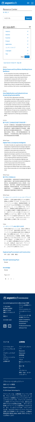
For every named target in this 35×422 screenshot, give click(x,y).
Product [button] (8, 41)
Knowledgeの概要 (24, 303)
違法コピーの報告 (9, 384)
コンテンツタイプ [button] (10, 47)
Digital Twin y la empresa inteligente (14, 142)
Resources (22, 351)
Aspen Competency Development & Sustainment (24, 321)
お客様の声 (6, 361)
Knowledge (6, 267)
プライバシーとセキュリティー (13, 381)
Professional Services (25, 325)
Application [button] (9, 44)
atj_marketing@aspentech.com (11, 303)
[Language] (28, 3)
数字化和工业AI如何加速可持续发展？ (15, 122)
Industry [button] (8, 31)
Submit (27, 56)
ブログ (21, 359)
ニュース (21, 357)
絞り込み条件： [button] (10, 27)
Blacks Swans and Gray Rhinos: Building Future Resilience (17, 70)
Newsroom (22, 353)
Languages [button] (8, 50)
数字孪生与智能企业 (9, 177)
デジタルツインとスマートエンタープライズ (17, 197)
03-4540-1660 (7, 320)
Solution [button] (8, 34)
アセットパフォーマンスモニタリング (17, 396)
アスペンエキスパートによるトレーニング (25, 311)
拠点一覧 (21, 366)
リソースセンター (8, 346)
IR (19, 368)
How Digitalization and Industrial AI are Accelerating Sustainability (15, 94)
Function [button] (8, 38)
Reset (22, 56)
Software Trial (23, 328)
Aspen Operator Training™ (9, 62)
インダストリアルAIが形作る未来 (13, 226)
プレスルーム (23, 370)
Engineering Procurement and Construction (16, 252)
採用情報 (21, 355)
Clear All (19, 62)
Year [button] (7, 54)
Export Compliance (9, 387)
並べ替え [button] (5, 12)
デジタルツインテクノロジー (22, 409)
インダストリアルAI (16, 407)
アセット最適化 (10, 398)
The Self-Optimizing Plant (11, 260)
